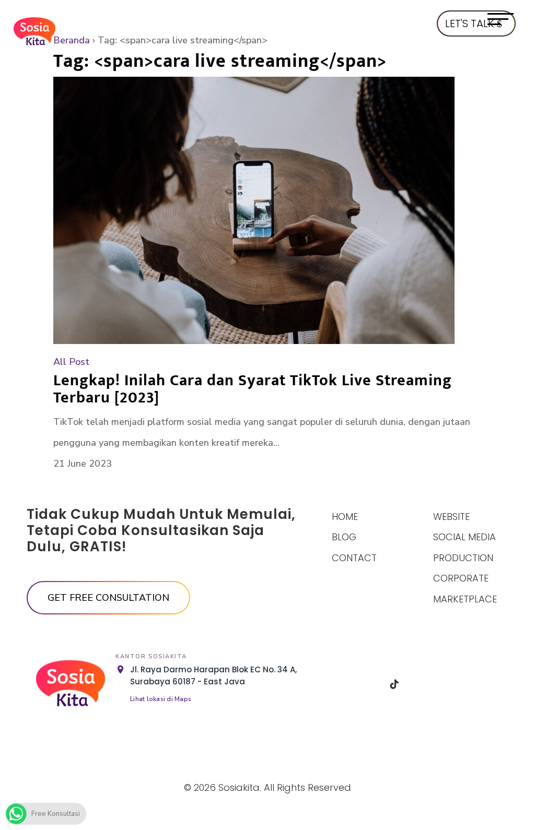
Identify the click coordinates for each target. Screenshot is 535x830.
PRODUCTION (463, 557)
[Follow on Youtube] (447, 684)
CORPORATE (461, 578)
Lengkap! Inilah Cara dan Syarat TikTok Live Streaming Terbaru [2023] (252, 389)
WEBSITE (451, 516)
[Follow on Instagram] (367, 684)
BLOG (344, 536)
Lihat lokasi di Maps (160, 699)
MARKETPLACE (465, 599)
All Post (71, 361)
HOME (345, 516)
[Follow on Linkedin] (421, 684)
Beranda (71, 40)
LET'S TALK (469, 23)
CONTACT (354, 557)
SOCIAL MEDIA (464, 536)
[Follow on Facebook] (341, 684)
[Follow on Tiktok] (394, 684)
